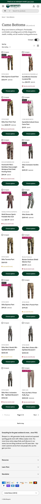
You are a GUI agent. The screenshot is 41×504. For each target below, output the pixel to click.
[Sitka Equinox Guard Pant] (10, 63)
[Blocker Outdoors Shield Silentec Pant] (30, 245)
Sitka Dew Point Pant (9, 122)
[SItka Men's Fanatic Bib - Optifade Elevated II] (10, 333)
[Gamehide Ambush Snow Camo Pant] (30, 108)
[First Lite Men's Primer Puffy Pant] (30, 379)
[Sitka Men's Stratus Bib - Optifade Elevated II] (30, 333)
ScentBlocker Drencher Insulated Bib (29, 78)
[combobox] (20, 11)
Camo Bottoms (10, 17)
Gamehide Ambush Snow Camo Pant (30, 123)
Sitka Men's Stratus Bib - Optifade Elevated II (30, 349)
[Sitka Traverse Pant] (10, 245)
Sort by (4, 44)
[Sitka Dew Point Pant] (10, 108)
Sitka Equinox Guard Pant (10, 77)
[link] (8, 415)
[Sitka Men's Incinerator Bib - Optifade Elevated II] (10, 378)
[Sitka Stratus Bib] (30, 200)
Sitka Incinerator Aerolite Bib (30, 166)
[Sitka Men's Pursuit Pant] (30, 291)
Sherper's (8, 499)
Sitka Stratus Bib (27, 214)
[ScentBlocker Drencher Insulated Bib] (30, 63)
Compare (30, 40)
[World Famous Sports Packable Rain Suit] (10, 200)
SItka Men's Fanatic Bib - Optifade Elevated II (10, 348)
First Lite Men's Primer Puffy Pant (29, 394)
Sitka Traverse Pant (8, 259)
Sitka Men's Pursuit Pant (30, 305)
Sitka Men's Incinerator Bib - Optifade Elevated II (10, 394)
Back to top (20, 423)
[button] (38, 6)
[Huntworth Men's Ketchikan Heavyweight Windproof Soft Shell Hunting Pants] (10, 151)
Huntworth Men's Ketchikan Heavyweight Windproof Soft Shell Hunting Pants (9, 168)
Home (3, 17)
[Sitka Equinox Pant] (10, 290)
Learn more (30, 1)
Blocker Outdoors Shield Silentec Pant (30, 261)
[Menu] (3, 6)
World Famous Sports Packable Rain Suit (9, 215)
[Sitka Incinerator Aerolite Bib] (30, 151)
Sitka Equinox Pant (8, 304)
